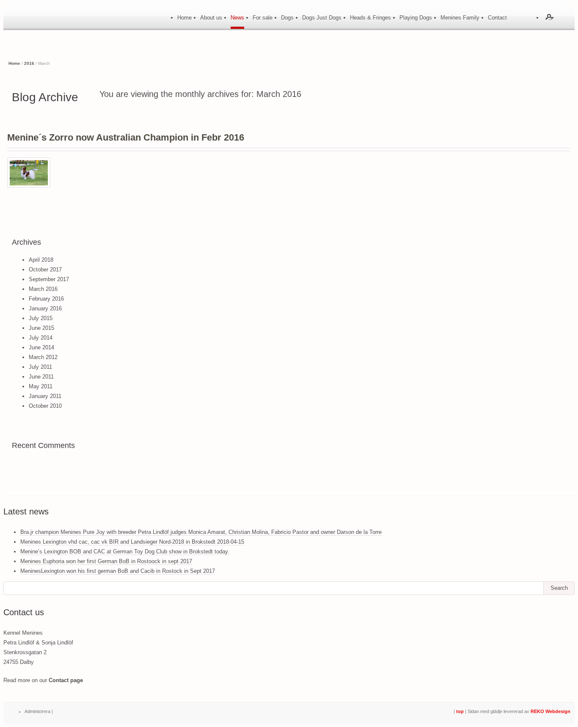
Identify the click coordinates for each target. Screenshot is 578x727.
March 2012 (43, 357)
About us (211, 17)
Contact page (66, 680)
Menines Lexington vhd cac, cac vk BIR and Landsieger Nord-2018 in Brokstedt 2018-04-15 (132, 542)
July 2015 (40, 318)
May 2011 (40, 386)
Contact (497, 17)
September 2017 (49, 279)
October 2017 (45, 269)
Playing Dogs (415, 17)
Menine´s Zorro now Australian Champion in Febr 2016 (125, 137)
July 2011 (40, 367)
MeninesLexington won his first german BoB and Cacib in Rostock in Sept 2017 (117, 571)
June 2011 (41, 376)
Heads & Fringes (370, 17)
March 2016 (43, 289)
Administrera (37, 711)
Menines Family (459, 17)
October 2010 (45, 406)
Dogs (287, 17)
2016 (29, 63)
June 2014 (41, 347)
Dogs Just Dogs (321, 17)
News (237, 17)
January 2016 (45, 308)
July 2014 (40, 337)
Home (184, 17)
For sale (262, 17)
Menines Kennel (49, 23)
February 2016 (46, 299)
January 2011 (45, 396)
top (460, 711)
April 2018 (41, 260)
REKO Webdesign (550, 711)
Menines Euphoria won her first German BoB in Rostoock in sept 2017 (106, 561)
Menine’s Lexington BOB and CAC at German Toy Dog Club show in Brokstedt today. (124, 551)
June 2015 (41, 328)
